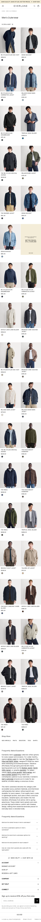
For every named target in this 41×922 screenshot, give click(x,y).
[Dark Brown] (23, 611)
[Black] (2, 140)
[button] (38, 6)
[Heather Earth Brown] (23, 496)
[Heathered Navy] (23, 138)
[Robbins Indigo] (23, 100)
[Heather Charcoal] (2, 691)
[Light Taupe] (23, 573)
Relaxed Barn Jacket (29, 173)
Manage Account (8, 866)
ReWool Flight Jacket (8, 568)
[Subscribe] (36, 900)
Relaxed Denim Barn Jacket (28, 94)
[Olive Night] (23, 178)
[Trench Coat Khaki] (2, 375)
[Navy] (2, 495)
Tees (29, 740)
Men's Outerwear (11, 11)
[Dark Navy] (23, 691)
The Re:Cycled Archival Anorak (9, 174)
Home (3, 11)
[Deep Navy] (2, 60)
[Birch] (2, 415)
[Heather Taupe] (2, 573)
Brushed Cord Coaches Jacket (30, 330)
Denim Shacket (27, 55)
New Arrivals (6, 740)
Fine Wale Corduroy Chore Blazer (10, 607)
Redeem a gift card (9, 873)
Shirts (35, 740)
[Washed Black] (23, 60)
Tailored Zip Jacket (28, 568)
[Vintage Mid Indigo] (2, 256)
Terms (29, 908)
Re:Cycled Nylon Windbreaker (6, 134)
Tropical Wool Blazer (29, 133)
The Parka (4, 490)
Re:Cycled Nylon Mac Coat (10, 55)
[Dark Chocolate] (2, 729)
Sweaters (22, 740)
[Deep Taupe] (23, 376)
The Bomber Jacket (7, 213)
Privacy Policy (20, 908)
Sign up (5, 870)
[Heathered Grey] (23, 535)
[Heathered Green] (23, 456)
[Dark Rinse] (23, 416)
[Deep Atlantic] (23, 218)
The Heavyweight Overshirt (27, 450)
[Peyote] (2, 334)
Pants (15, 740)
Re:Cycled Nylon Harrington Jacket (7, 94)
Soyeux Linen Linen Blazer (10, 330)
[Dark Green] (2, 535)
